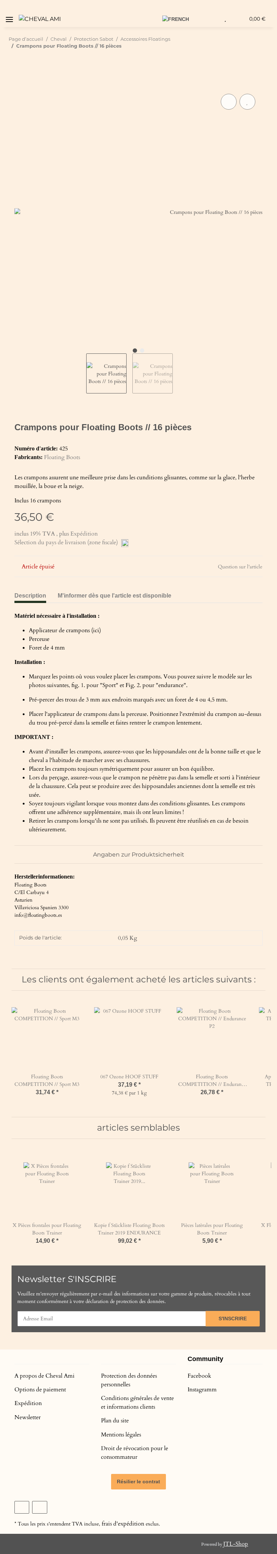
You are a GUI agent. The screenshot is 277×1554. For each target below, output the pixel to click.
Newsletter (27, 1417)
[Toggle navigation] (9, 16)
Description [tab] (30, 596)
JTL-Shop (235, 1544)
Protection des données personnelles (129, 1380)
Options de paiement (40, 1390)
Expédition (84, 534)
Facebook (199, 1376)
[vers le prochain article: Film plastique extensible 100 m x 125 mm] (260, 60)
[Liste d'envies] (225, 19)
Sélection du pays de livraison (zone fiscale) (66, 542)
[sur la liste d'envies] (247, 102)
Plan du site (115, 1421)
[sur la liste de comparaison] (229, 102)
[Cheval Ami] (40, 19)
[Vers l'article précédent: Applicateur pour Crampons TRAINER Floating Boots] (245, 60)
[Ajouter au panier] (20, 84)
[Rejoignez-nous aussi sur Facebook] (21, 1507)
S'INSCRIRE (233, 1318)
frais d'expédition (123, 1524)
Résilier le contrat (138, 1481)
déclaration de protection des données (124, 1301)
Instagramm (202, 1390)
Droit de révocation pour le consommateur (134, 1452)
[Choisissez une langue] (180, 19)
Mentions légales (121, 1435)
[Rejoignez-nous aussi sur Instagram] (39, 1507)
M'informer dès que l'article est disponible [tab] (114, 596)
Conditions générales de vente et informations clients (137, 1402)
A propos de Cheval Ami (44, 1376)
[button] (153, 19)
